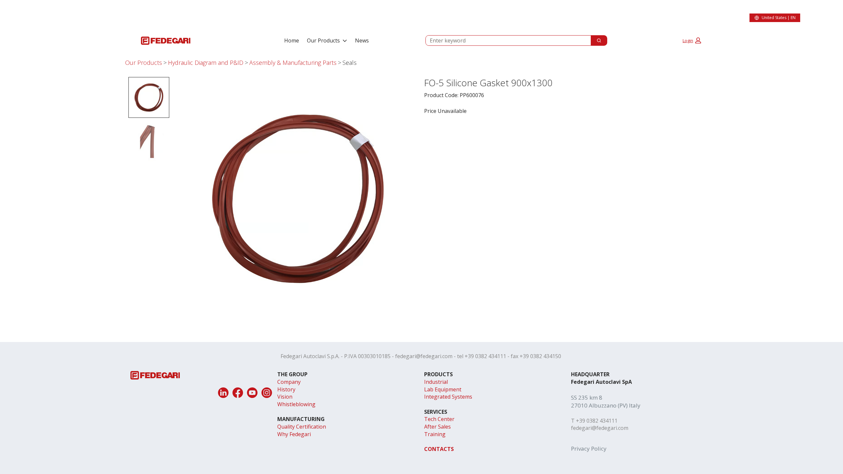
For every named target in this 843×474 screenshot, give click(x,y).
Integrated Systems (448, 396)
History (286, 389)
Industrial (436, 381)
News (362, 40)
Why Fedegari (294, 434)
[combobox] (505, 40)
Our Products (323, 40)
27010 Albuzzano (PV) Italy (605, 405)
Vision (284, 396)
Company (289, 381)
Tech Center (439, 419)
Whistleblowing (296, 404)
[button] (692, 40)
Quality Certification (301, 426)
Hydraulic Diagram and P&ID (205, 62)
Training (435, 434)
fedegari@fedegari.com (423, 356)
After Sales (437, 426)
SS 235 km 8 (586, 397)
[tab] (148, 97)
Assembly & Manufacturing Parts (293, 62)
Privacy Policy (589, 448)
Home (291, 40)
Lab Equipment (442, 389)
